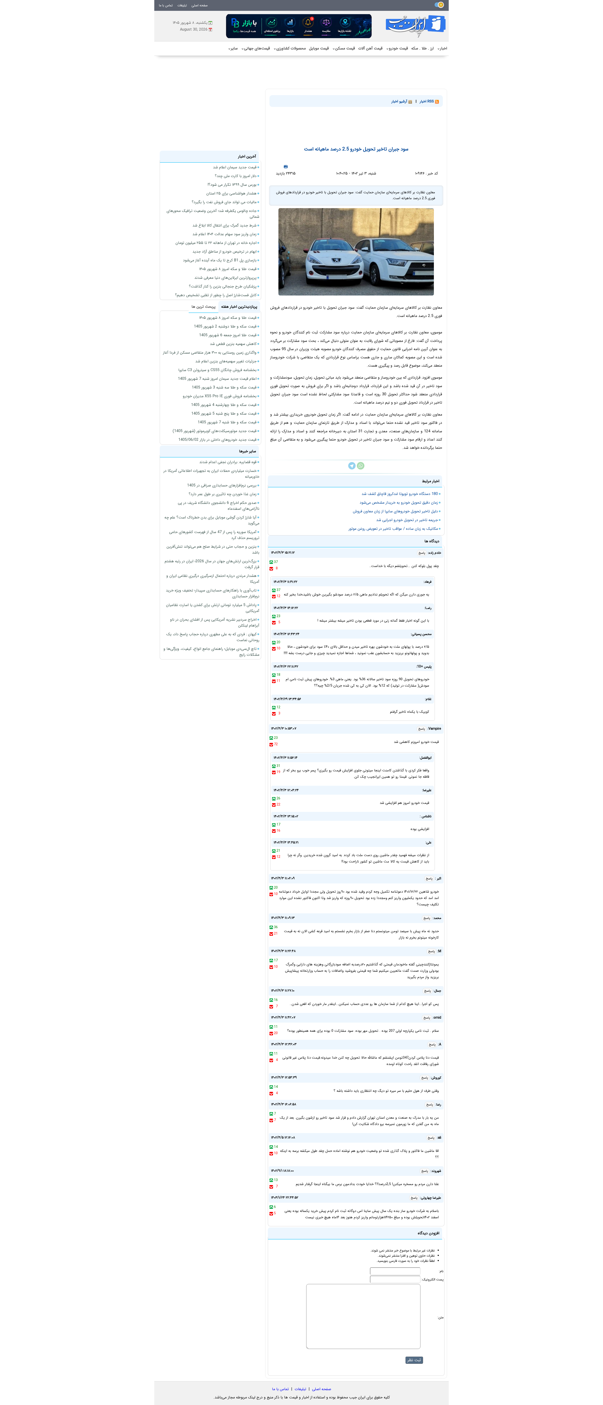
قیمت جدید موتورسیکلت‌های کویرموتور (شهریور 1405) (215, 431)
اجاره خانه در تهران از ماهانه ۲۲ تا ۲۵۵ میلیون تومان (216, 243)
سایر (233, 48)
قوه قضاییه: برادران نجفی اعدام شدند (228, 462)
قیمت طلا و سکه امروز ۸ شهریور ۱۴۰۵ (228, 269)
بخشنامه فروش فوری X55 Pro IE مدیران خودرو (220, 396)
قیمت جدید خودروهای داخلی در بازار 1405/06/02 (217, 440)
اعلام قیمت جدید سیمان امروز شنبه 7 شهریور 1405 (217, 379)
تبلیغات (182, 5)
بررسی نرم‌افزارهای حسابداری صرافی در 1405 (222, 485)
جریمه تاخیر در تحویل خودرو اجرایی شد (407, 520)
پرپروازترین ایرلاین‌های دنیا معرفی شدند (225, 278)
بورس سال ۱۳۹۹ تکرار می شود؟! (232, 185)
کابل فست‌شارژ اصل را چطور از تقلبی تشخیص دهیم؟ (216, 295)
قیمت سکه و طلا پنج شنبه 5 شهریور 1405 (224, 414)
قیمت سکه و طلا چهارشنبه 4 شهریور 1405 (224, 405)
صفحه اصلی (199, 5)
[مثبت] (271, 562)
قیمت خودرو (397, 48)
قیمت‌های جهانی (255, 48)
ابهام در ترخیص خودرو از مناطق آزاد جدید (224, 252)
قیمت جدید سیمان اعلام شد (235, 167)
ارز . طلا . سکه (422, 48)
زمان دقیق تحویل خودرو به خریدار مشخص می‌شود (399, 503)
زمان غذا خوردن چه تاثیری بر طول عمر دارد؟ (223, 494)
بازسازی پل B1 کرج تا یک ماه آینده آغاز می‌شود (220, 260)
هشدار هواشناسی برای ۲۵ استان (231, 193)
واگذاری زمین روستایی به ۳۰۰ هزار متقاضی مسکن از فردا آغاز (210, 353)
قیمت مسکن (343, 48)
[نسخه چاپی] (286, 167)
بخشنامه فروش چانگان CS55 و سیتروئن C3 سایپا (217, 370)
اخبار (442, 48)
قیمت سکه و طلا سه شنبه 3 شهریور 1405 (224, 387)
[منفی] (271, 568)
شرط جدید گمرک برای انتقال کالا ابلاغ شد (224, 225)
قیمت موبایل (319, 48)
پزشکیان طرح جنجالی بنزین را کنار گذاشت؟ (223, 286)
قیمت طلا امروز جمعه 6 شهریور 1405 (228, 335)
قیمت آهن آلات (370, 48)
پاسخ (422, 553)
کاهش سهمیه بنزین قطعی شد (233, 344)
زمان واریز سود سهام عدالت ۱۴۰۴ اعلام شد (224, 234)
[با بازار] (299, 26)
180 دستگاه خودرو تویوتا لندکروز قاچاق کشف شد (400, 494)
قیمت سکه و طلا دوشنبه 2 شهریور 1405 (225, 326)
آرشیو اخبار (399, 101)
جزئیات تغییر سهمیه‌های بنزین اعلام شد (226, 361)
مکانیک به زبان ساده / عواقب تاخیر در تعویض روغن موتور (393, 529)
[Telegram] (352, 468)
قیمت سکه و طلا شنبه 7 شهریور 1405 (227, 422)
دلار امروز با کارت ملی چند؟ (236, 176)
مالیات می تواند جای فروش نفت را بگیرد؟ (224, 202)
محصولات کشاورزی (289, 48)
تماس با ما (166, 5)
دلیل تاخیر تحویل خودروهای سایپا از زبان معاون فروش (395, 511)
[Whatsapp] (360, 468)
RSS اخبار (427, 101)
